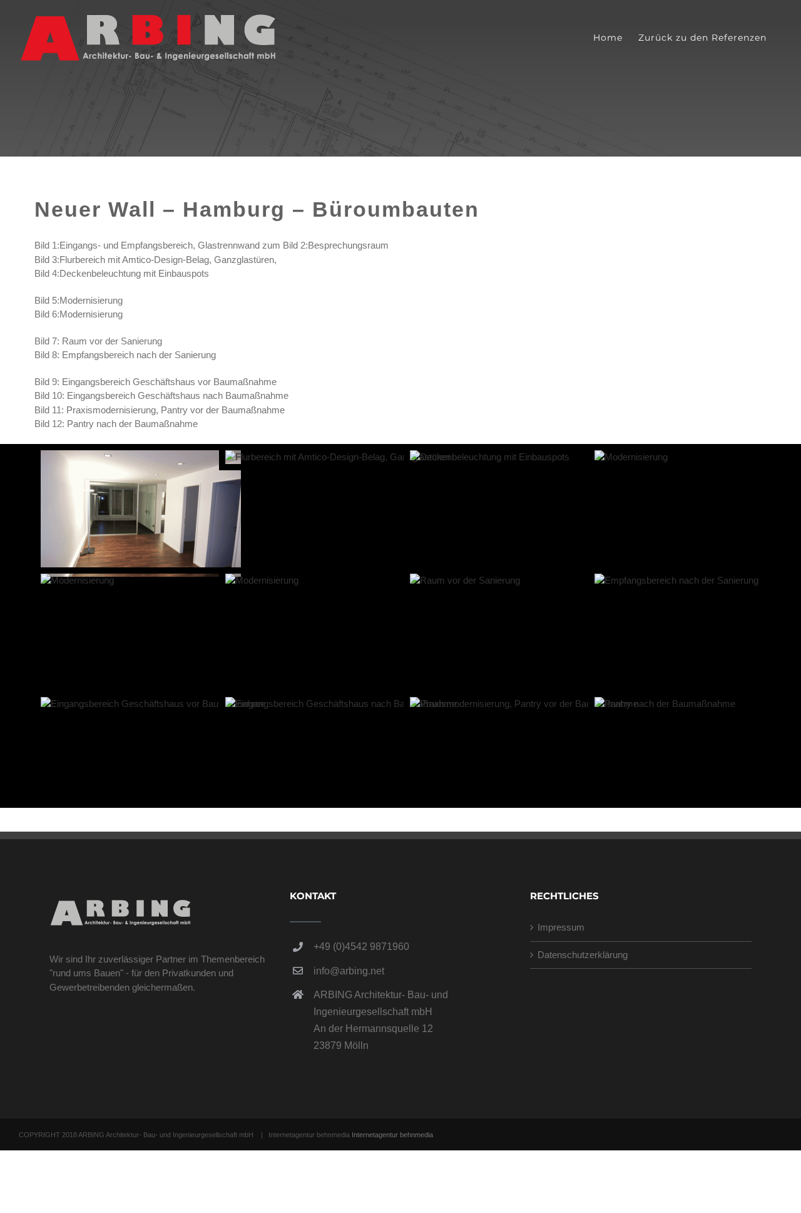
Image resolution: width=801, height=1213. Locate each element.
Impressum (561, 927)
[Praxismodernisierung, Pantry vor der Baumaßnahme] (524, 703)
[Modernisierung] (631, 457)
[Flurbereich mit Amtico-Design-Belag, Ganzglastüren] (337, 457)
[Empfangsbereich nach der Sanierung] (676, 580)
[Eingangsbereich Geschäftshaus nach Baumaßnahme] (341, 703)
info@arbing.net (349, 971)
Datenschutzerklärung (583, 954)
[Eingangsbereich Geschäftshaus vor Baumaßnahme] (153, 703)
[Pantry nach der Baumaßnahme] (664, 703)
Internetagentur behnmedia (392, 1134)
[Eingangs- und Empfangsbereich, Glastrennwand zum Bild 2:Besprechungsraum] (141, 457)
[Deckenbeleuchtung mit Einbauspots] (489, 457)
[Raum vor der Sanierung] (465, 580)
